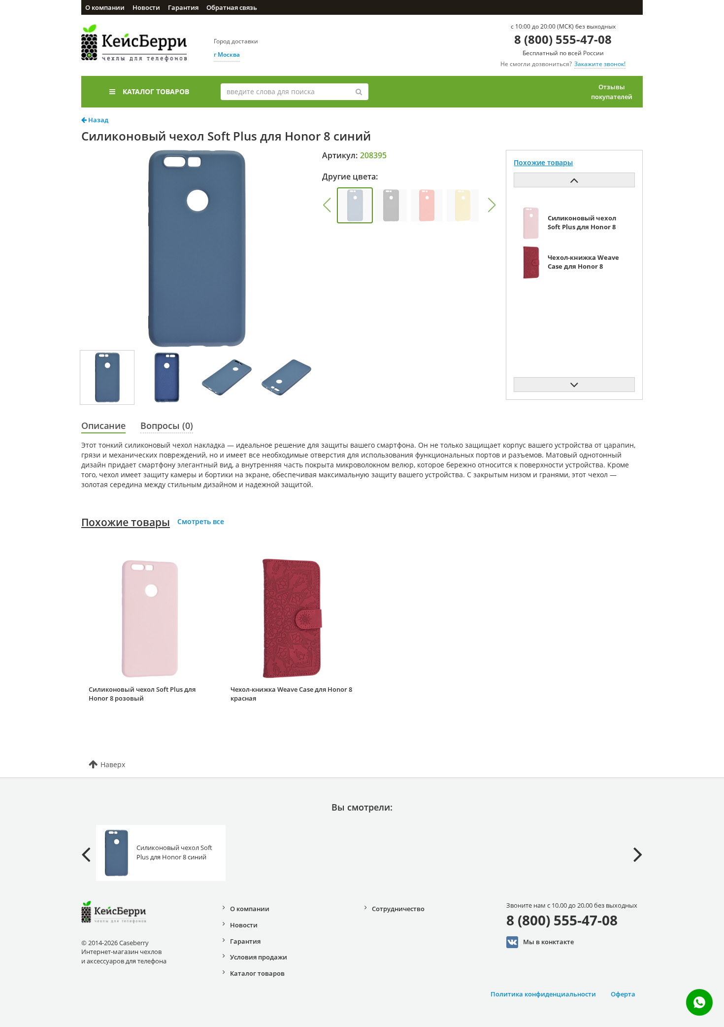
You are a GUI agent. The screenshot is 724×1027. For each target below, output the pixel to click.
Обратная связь (231, 7)
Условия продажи (258, 957)
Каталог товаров (156, 91)
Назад (97, 119)
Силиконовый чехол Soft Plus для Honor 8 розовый (142, 694)
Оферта (623, 994)
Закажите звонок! (599, 64)
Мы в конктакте (548, 941)
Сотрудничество (398, 908)
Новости (146, 7)
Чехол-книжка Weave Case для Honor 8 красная (291, 694)
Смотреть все (200, 521)
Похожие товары (125, 522)
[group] (355, 205)
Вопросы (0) (166, 425)
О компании (105, 7)
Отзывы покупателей (611, 91)
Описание (103, 425)
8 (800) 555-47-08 (563, 39)
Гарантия (183, 7)
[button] (326, 205)
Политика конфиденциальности (543, 994)
